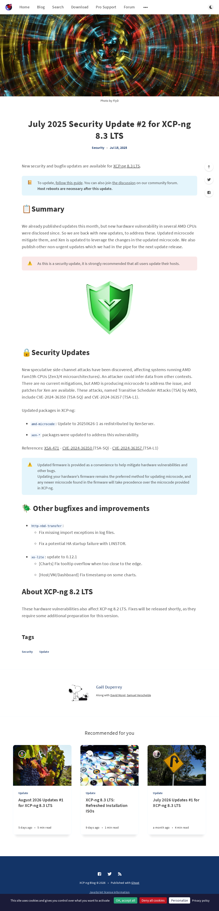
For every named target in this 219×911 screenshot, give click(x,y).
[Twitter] (209, 179)
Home (24, 6)
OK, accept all (125, 900)
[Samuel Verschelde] (22, 754)
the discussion (124, 182)
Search (58, 6)
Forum (129, 6)
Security (98, 147)
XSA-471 (51, 448)
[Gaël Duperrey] (79, 693)
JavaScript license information (109, 892)
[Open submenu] (145, 7)
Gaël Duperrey (109, 687)
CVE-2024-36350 (77, 448)
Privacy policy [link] (201, 900)
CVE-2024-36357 (127, 448)
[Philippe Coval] (156, 754)
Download (79, 6)
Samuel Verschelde (139, 695)
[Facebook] (209, 192)
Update (44, 652)
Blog (41, 6)
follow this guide (69, 182)
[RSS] (119, 874)
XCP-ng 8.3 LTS (126, 166)
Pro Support (106, 6)
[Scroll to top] (209, 167)
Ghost (135, 883)
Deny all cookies (153, 900)
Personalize (179, 900)
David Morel (118, 695)
